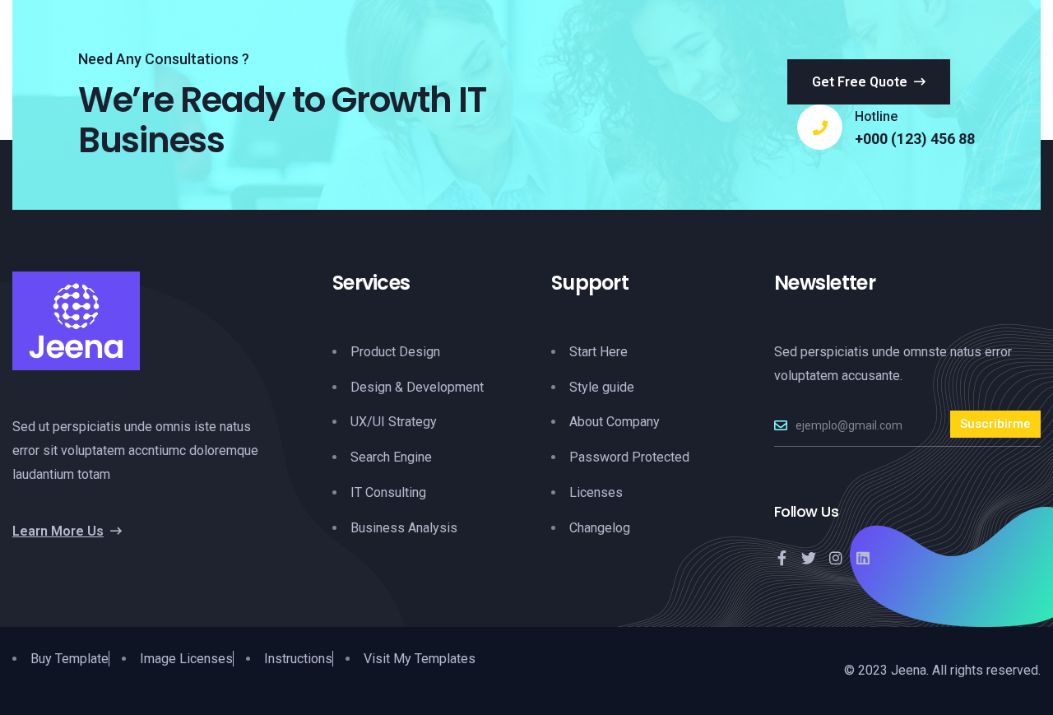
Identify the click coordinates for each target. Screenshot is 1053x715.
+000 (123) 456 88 (915, 139)
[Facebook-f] (781, 557)
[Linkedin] (863, 557)
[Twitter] (808, 557)
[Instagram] (835, 557)
